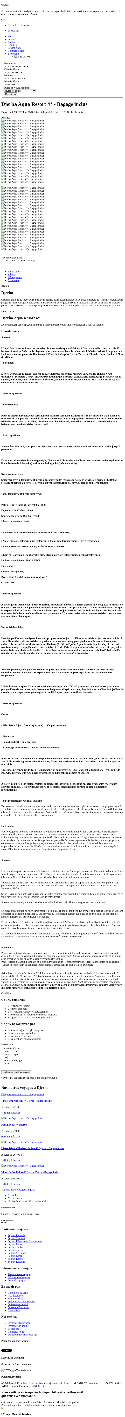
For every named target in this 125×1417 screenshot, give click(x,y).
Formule (8, 75)
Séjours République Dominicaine (25, 1241)
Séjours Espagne (16, 1261)
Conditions (13, 280)
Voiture (11, 42)
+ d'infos (5, 1112)
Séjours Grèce (15, 1255)
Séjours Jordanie (16, 1238)
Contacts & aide (16, 50)
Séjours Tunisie (16, 1247)
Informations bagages (19, 1277)
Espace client (14, 47)
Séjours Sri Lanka (17, 1253)
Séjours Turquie (16, 1250)
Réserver (15, 1112)
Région (11, 274)
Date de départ (11, 81)
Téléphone (13, 53)
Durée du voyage (13, 1060)
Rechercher (10, 94)
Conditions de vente (18, 1292)
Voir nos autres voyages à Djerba (18, 1189)
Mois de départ (11, 1054)
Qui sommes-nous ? (18, 1304)
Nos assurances (16, 1295)
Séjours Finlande (16, 1235)
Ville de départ (11, 69)
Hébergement (15, 277)
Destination (10, 63)
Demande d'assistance (19, 1323)
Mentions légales (16, 1298)
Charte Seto (14, 1310)
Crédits (41, 1386)
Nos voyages (14, 1198)
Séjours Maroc (15, 1244)
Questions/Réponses (18, 1307)
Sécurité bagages (16, 1280)
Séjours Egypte (15, 1258)
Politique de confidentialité (21, 1301)
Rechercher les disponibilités (16, 1072)
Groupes (12, 45)
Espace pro (13, 30)
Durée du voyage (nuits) (16, 87)
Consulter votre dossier (19, 25)
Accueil (12, 1195)
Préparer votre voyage (19, 1274)
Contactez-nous (16, 1331)
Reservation (14, 271)
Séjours (11, 39)
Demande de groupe (18, 1325)
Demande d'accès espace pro (22, 1334)
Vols (10, 36)
